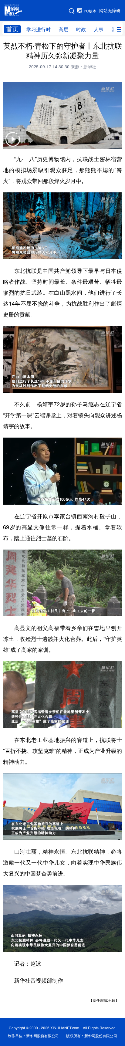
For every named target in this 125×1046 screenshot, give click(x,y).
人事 (98, 29)
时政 (81, 29)
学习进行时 (38, 29)
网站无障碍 (109, 10)
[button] (12, 143)
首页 (12, 29)
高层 (63, 29)
